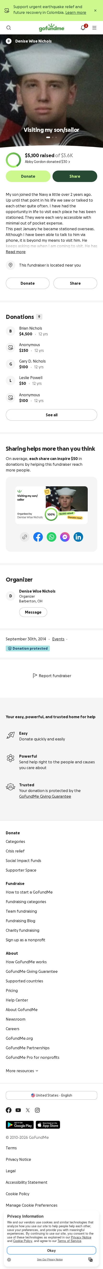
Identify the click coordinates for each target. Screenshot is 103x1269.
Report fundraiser (55, 676)
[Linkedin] (78, 537)
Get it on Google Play (20, 1125)
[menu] (94, 27)
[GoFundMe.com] (51, 27)
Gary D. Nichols (32, 361)
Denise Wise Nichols (37, 591)
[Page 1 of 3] (48, 137)
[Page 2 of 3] (52, 137)
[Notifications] (83, 27)
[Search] (8, 27)
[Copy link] (24, 537)
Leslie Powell (30, 377)
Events (58, 639)
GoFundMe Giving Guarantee (45, 796)
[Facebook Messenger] (65, 537)
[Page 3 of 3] (56, 137)
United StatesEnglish (54, 1095)
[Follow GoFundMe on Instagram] (37, 1110)
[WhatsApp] (51, 537)
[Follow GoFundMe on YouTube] (18, 1110)
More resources (20, 1071)
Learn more (75, 12)
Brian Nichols (30, 328)
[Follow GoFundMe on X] (28, 1110)
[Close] (95, 10)
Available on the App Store (48, 1125)
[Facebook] (38, 537)
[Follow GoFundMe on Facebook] (8, 1110)
